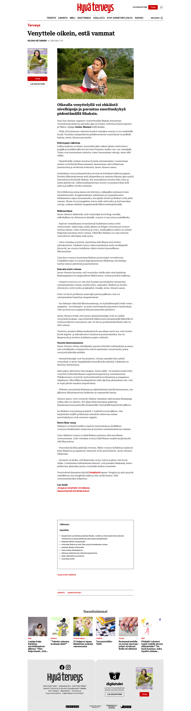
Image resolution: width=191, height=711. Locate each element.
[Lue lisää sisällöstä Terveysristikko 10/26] (107, 626)
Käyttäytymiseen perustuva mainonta (111, 707)
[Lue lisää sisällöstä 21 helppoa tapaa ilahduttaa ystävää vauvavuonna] (84, 626)
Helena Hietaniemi (37, 41)
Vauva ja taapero (79, 638)
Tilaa (153, 7)
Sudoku (139, 18)
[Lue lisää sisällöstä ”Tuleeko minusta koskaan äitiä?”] (61, 626)
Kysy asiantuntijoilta (120, 18)
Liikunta (63, 18)
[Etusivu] (65, 677)
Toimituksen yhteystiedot (73, 693)
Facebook (62, 667)
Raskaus (54, 638)
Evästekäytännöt (79, 686)
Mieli (72, 18)
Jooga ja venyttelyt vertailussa (73, 488)
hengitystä (94, 472)
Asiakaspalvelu (65, 686)
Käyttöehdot (53, 691)
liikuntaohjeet (74, 593)
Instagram (68, 667)
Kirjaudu (155, 18)
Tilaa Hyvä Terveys (66, 575)
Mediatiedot (66, 691)
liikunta (61, 593)
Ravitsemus (84, 18)
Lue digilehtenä (140, 7)
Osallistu (99, 18)
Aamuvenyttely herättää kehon (73, 491)
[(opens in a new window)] (37, 61)
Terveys (51, 18)
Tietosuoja (76, 691)
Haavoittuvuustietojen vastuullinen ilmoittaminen (64, 688)
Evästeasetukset (50, 686)
